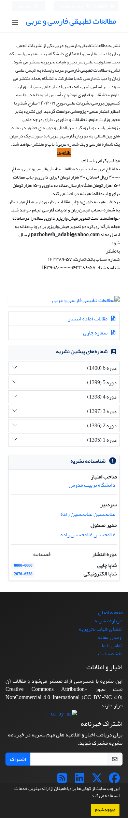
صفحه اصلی (110, 612)
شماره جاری (96, 333)
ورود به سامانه (72, 6)
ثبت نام (25, 6)
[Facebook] (114, 780)
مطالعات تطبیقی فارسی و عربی (71, 21)
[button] (88, 796)
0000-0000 (23, 566)
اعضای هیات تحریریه (101, 629)
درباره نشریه (109, 620)
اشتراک (18, 759)
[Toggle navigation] (14, 23)
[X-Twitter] (97, 780)
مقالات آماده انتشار (88, 319)
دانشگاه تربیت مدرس (92, 485)
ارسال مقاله (110, 637)
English (101, 6)
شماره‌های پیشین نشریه (82, 351)
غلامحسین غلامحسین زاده (87, 514)
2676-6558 (23, 574)
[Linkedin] (79, 780)
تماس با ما (112, 645)
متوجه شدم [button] (105, 810)
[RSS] (62, 780)
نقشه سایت (110, 653)
